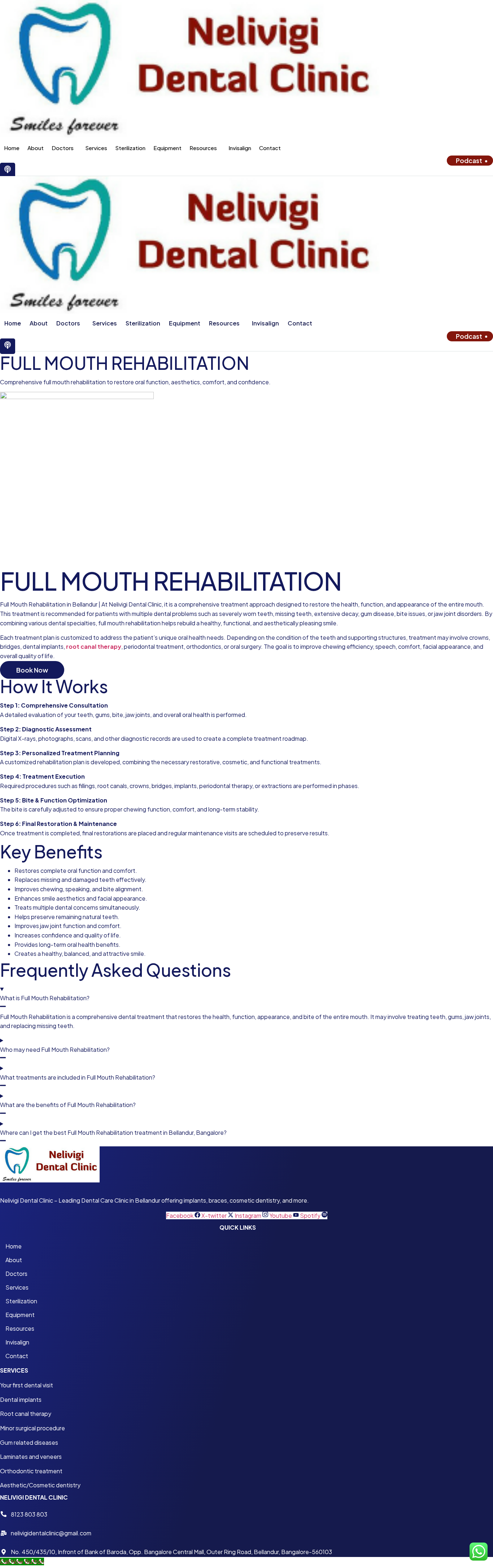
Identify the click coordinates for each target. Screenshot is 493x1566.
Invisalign (239, 147)
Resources (203, 147)
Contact (270, 147)
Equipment (167, 147)
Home (11, 147)
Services (96, 147)
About (35, 147)
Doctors (63, 147)
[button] (64, 148)
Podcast (469, 160)
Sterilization (130, 147)
